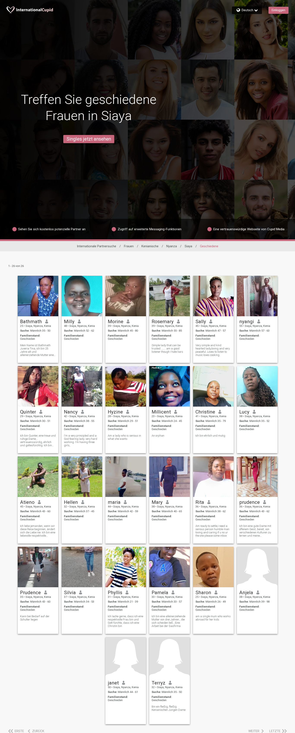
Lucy (244, 412)
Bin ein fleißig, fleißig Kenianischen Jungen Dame (169, 708)
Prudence (30, 592)
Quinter (28, 412)
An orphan (158, 435)
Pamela (160, 592)
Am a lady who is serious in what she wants (124, 437)
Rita (199, 502)
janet (113, 683)
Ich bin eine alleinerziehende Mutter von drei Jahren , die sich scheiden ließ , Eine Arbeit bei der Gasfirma (168, 621)
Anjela (246, 592)
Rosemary (163, 321)
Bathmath (31, 321)
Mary (157, 502)
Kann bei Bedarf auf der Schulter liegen (34, 618)
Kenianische (150, 246)
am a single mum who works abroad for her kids (213, 618)
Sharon (203, 592)
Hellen (71, 502)
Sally (200, 321)
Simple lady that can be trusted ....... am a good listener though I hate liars (167, 348)
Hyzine (115, 412)
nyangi (246, 321)
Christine (205, 412)
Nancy (71, 412)
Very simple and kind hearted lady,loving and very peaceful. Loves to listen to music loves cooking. (212, 350)
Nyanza (171, 246)
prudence (249, 502)
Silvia (70, 592)
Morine (115, 321)
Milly (69, 321)
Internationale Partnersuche (96, 246)
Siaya (188, 246)
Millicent (161, 412)
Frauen (129, 246)
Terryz (158, 683)
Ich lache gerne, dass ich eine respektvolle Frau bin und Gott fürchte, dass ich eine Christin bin (125, 621)
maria (114, 502)
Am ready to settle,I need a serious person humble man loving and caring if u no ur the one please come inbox (212, 530)
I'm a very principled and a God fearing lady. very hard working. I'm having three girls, (80, 440)
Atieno (27, 502)
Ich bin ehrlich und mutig (210, 435)
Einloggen (278, 10)
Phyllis (115, 592)
